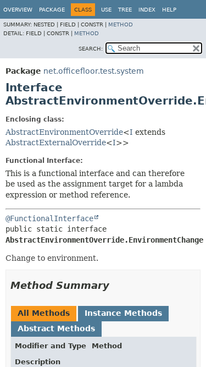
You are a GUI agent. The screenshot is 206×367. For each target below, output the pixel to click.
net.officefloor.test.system (93, 71)
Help (169, 10)
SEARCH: (91, 49)
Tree (125, 10)
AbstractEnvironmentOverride (64, 132)
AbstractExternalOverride (55, 142)
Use (106, 10)
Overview (17, 10)
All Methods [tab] (44, 313)
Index (146, 10)
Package (52, 10)
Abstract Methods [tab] (56, 328)
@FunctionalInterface (49, 218)
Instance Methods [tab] (123, 313)
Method (120, 24)
